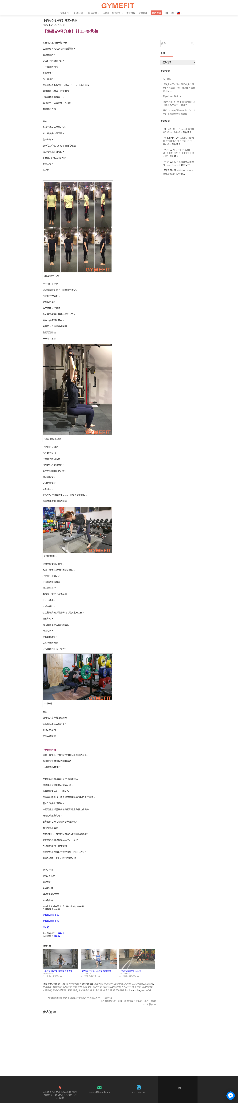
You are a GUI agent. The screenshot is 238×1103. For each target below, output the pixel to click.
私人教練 (97, 990)
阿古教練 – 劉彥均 (172, 96)
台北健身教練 (85, 990)
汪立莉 (46, 927)
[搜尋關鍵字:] (177, 43)
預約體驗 (156, 12)
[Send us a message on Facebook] (230, 1095)
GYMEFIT (126, 987)
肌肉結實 (67, 987)
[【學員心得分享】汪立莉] (137, 959)
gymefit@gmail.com (99, 1091)
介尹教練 (47, 990)
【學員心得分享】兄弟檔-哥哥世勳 (96, 970)
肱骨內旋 (136, 987)
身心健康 (47, 987)
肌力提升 (108, 983)
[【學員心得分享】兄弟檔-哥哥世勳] (99, 959)
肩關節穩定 (147, 987)
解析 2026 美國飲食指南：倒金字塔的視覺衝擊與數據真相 (179, 112)
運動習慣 (148, 983)
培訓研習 (78, 12)
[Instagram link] (179, 1087)
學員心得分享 (74, 983)
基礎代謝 (98, 983)
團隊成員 (92, 12)
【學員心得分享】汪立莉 (130, 970)
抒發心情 (118, 983)
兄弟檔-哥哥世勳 (51, 915)
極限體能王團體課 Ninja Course (178, 163)
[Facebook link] (176, 1087)
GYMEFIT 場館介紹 (111, 12)
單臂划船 (77, 987)
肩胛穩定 (138, 983)
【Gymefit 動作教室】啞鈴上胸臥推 (178, 130)
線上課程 (130, 12)
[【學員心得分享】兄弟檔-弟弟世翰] (60, 959)
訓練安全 (87, 987)
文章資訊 (143, 12)
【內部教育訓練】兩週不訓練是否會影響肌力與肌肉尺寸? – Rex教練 (77, 997)
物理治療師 (118, 990)
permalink (145, 990)
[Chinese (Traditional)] (179, 12)
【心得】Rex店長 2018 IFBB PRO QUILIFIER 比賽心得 (179, 141)
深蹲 (69, 990)
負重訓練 (57, 987)
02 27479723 (138, 1092)
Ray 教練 (167, 79)
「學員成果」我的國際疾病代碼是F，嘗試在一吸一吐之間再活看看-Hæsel (179, 88)
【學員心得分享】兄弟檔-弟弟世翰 (57, 970)
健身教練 (107, 990)
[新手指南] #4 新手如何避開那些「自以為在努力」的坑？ (179, 103)
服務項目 (64, 12)
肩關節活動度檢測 (112, 987)
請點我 (61, 933)
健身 (75, 990)
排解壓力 (128, 983)
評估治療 (97, 987)
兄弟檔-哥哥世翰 (51, 921)
